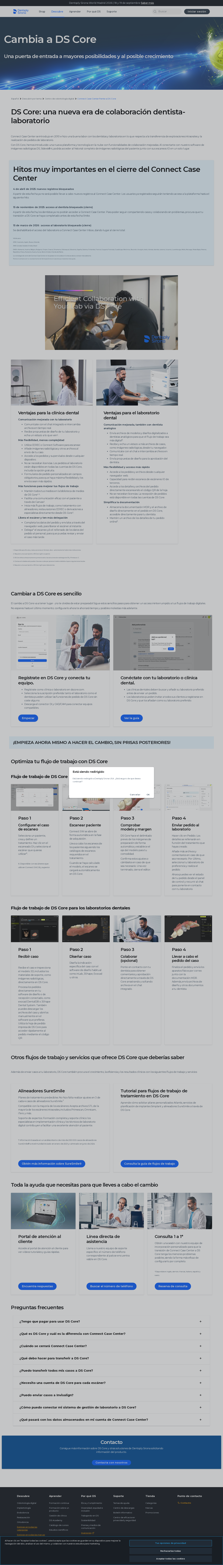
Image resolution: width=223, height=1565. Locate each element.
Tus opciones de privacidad (170, 1543)
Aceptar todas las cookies (170, 1558)
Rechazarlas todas (170, 1551)
